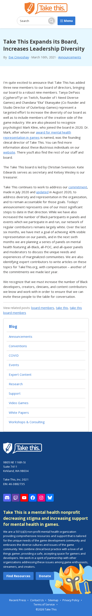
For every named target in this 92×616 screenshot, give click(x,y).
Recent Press (17, 600)
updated (42, 192)
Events (14, 365)
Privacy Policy (70, 600)
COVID (14, 355)
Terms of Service (44, 604)
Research (16, 384)
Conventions (18, 346)
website (9, 152)
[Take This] (46, 8)
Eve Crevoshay (19, 57)
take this (62, 308)
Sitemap (53, 600)
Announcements (69, 57)
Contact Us (37, 600)
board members (42, 308)
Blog (13, 326)
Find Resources (18, 576)
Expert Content (20, 374)
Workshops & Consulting (27, 422)
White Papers (19, 412)
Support (15, 393)
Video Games (18, 403)
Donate (45, 576)
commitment (77, 187)
